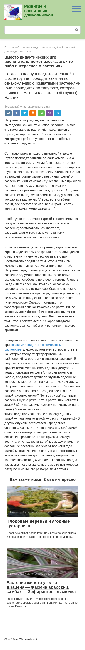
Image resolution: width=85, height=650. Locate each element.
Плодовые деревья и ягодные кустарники (38, 523)
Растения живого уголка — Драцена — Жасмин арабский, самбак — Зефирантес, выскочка (41, 587)
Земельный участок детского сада (27, 106)
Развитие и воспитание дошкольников (38, 10)
